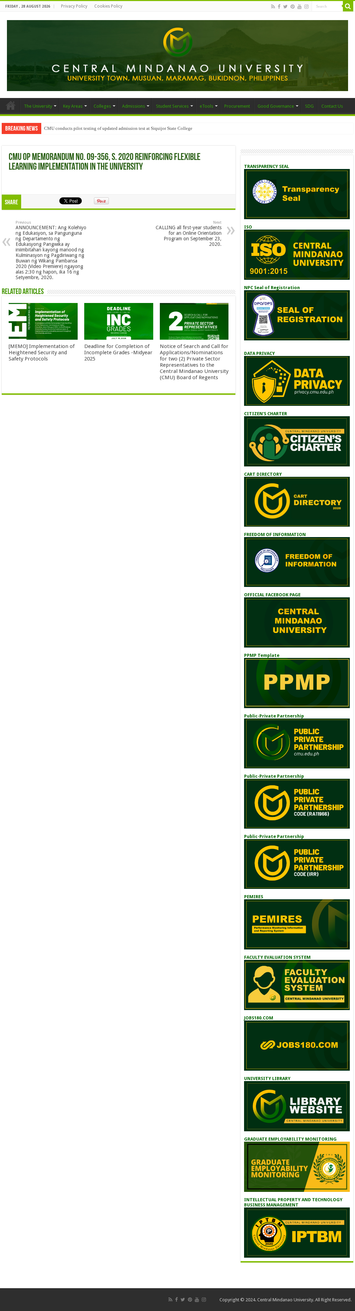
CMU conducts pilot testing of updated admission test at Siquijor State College (118, 128)
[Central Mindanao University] (177, 54)
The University (38, 106)
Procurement (237, 106)
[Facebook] (279, 6)
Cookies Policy (108, 6)
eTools (206, 106)
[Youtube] (299, 6)
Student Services (172, 106)
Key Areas (73, 106)
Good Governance (276, 106)
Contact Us (332, 106)
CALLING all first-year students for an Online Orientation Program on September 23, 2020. (189, 233)
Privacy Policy (74, 6)
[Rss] (273, 6)
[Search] (348, 6)
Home (11, 105)
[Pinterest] (292, 6)
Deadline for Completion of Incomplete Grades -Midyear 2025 (118, 352)
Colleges (102, 106)
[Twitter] (285, 6)
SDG (309, 106)
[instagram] (306, 6)
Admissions (133, 106)
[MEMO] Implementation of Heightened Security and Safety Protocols (42, 352)
